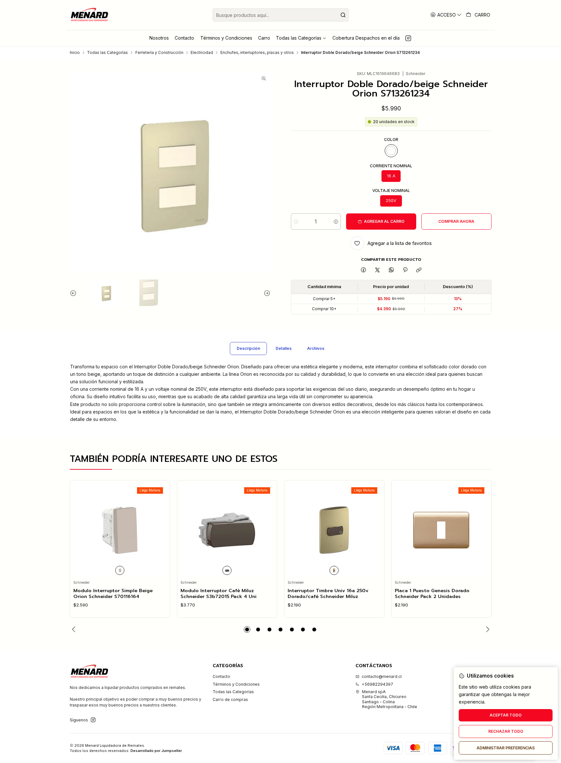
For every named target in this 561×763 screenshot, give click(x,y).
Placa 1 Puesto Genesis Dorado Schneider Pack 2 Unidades (432, 593)
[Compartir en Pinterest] (405, 270)
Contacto (221, 676)
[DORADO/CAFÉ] (334, 570)
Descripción (248, 348)
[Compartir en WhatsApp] (391, 270)
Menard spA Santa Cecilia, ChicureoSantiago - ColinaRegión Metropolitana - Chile (389, 699)
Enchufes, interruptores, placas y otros (257, 53)
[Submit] (343, 14)
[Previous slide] (75, 293)
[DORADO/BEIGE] (391, 150)
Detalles (284, 348)
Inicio (75, 53)
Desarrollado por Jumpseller (156, 750)
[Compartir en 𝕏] (377, 270)
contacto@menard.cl (382, 676)
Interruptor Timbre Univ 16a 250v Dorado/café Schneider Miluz (328, 593)
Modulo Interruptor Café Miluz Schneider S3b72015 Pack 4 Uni (218, 593)
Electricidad (202, 53)
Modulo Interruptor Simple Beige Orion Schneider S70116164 (113, 593)
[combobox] (281, 14)
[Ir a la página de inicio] (90, 15)
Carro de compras (230, 699)
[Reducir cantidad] (296, 221)
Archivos (315, 348)
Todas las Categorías (107, 53)
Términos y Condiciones (236, 684)
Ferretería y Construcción (159, 53)
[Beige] (119, 570)
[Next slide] (265, 293)
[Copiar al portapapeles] (419, 270)
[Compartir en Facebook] (363, 270)
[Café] (226, 570)
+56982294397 (377, 684)
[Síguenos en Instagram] (408, 38)
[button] (247, 629)
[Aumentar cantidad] (336, 221)
